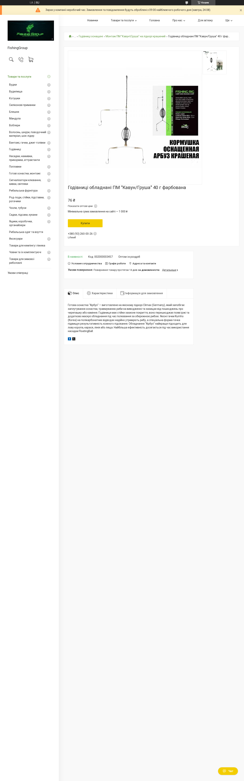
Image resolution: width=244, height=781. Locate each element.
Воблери (14, 125)
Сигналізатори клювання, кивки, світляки (25, 182)
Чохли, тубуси (17, 207)
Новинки (92, 20)
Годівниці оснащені (91, 36)
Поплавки (15, 166)
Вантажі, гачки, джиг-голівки (27, 142)
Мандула (15, 118)
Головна (154, 20)
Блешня (14, 111)
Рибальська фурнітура (23, 190)
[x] (73, 339)
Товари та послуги (19, 76)
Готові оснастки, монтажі (24, 173)
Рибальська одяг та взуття (26, 232)
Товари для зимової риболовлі (21, 260)
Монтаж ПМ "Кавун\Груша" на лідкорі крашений (135, 36)
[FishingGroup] (29, 31)
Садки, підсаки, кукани (23, 214)
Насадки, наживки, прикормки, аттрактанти (24, 158)
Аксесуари (15, 238)
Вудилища (15, 91)
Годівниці (15, 149)
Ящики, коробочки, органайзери (20, 223)
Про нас (177, 20)
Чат (230, 771)
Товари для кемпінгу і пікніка (27, 245)
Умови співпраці (18, 272)
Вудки (13, 84)
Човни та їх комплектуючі (25, 252)
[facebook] (69, 339)
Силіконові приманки (22, 104)
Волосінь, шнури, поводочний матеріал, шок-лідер (27, 134)
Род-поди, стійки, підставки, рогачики (26, 199)
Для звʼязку (205, 20)
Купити (85, 223)
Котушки (14, 98)
